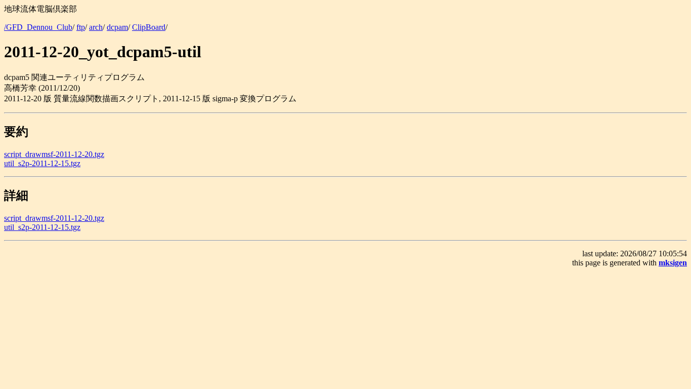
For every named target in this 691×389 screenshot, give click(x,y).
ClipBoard (148, 27)
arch (96, 27)
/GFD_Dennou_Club (38, 27)
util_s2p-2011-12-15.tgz (42, 163)
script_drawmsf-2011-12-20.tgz (54, 154)
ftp (80, 27)
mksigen (673, 262)
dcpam (117, 27)
